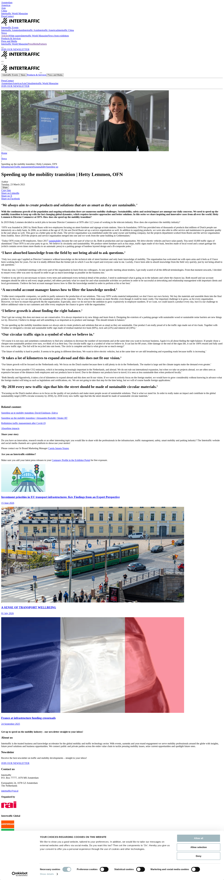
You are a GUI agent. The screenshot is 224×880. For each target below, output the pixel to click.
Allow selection (198, 847)
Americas (5, 5)
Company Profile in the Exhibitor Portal (71, 460)
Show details (47, 874)
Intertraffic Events (9, 27)
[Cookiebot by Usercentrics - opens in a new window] (19, 874)
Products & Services (11, 38)
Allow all (198, 838)
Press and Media (9, 41)
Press (3, 16)
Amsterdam (6, 2)
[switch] (104, 869)
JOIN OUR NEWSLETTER (15, 49)
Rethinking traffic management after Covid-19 (23, 423)
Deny (198, 856)
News (4, 33)
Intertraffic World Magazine (14, 13)
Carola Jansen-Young (58, 448)
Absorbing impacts (10, 428)
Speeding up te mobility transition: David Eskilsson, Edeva (29, 413)
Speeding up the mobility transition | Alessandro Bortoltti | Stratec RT (34, 418)
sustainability (55, 240)
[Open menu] (2, 64)
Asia (3, 8)
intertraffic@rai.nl (9, 791)
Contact (10, 16)
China (4, 10)
